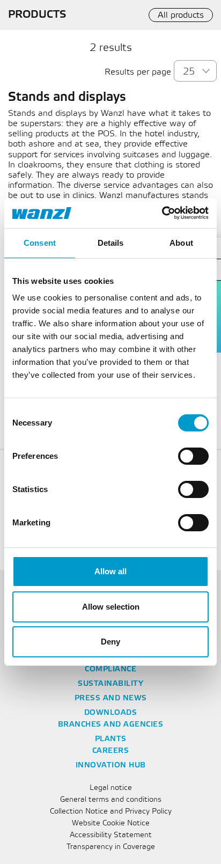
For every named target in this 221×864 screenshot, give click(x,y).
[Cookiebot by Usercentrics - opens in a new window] (162, 213)
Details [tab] (111, 242)
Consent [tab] (40, 242)
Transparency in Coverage (111, 847)
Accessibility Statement (111, 835)
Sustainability (110, 683)
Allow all (110, 571)
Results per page (138, 72)
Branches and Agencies (111, 724)
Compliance (110, 669)
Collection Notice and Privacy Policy (111, 811)
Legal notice (111, 788)
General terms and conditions (110, 799)
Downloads (110, 712)
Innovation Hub (111, 765)
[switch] (193, 456)
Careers (110, 751)
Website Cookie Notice (111, 823)
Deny (110, 641)
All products (181, 15)
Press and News (111, 698)
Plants (111, 739)
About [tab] (181, 242)
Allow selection (110, 606)
